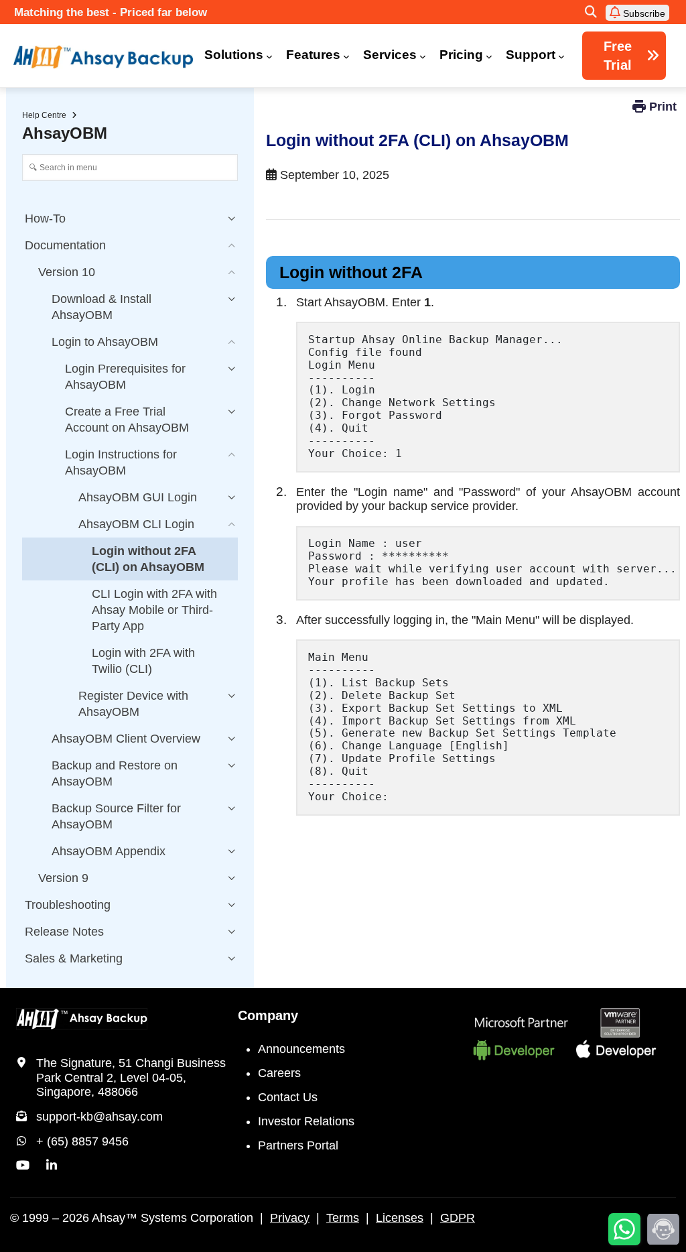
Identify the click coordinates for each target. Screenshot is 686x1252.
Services (390, 55)
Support (530, 55)
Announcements (301, 1049)
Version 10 (66, 272)
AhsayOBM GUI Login (137, 497)
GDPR (457, 1218)
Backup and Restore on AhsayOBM (115, 773)
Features (313, 55)
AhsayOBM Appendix (108, 851)
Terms (342, 1218)
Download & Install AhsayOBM (101, 307)
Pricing (461, 55)
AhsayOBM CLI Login (136, 524)
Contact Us (288, 1097)
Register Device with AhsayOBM (133, 703)
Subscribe (642, 13)
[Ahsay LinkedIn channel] (51, 1165)
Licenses (399, 1218)
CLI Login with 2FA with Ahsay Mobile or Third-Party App (154, 610)
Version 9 (63, 878)
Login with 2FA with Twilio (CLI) (143, 661)
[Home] (103, 57)
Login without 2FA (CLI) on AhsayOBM (148, 559)
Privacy (290, 1218)
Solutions (233, 55)
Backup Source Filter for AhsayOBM (116, 816)
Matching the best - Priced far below (110, 12)
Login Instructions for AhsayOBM (121, 462)
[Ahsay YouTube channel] (22, 1165)
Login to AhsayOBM (105, 342)
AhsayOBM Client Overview (126, 738)
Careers (279, 1073)
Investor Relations (306, 1121)
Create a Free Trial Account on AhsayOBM (127, 419)
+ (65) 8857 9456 (82, 1141)
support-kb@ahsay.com (99, 1116)
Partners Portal (298, 1145)
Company (268, 1015)
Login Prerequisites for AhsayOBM (125, 376)
